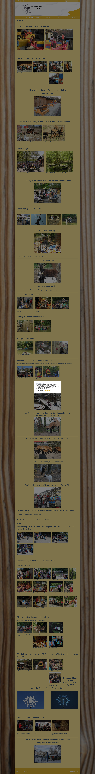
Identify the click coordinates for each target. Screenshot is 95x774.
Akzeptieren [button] (47, 390)
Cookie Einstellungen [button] (40, 390)
